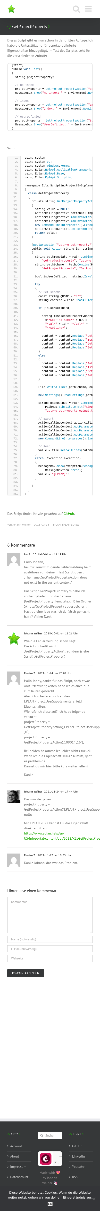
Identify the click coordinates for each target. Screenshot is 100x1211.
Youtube (78, 1166)
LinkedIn (78, 1156)
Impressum (18, 1166)
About (14, 1156)
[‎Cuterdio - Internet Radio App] (45, 1155)
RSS (74, 1177)
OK (50, 1204)
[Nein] (94, 1198)
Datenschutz (19, 1177)
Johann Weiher (22, 524)
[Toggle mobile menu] (89, 9)
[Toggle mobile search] (76, 9)
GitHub (69, 513)
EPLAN (56, 524)
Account (16, 1146)
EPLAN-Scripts (70, 524)
